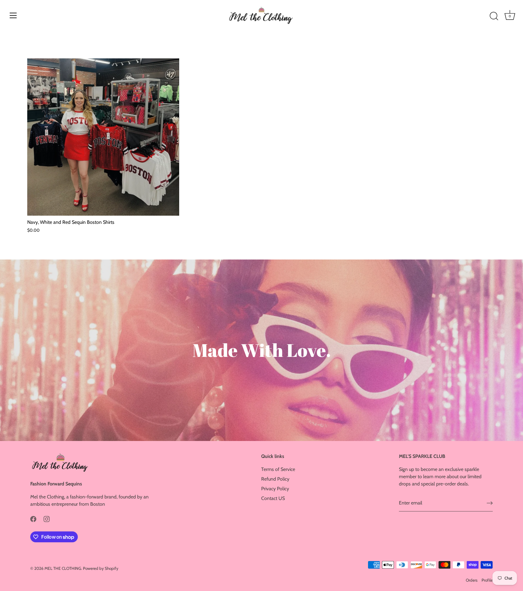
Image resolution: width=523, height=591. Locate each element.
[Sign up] (490, 503)
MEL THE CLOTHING (62, 568)
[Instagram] (47, 518)
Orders (472, 580)
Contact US (273, 498)
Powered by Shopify (100, 568)
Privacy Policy (275, 488)
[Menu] (13, 15)
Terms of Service (278, 469)
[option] (261, 350)
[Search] (494, 16)
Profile (487, 580)
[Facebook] (33, 518)
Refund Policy (275, 479)
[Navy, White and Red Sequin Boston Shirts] (103, 137)
